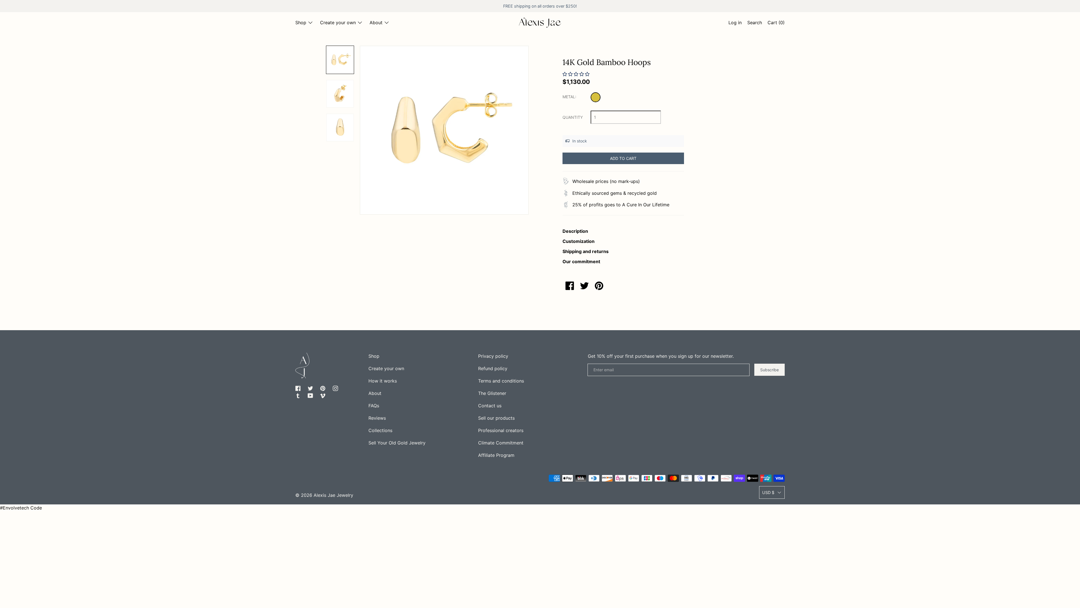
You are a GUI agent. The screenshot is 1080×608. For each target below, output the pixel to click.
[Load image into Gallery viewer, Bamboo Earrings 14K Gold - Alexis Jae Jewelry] (340, 127)
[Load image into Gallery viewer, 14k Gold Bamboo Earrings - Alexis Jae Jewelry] (340, 94)
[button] (754, 23)
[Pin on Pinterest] (599, 285)
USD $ (768, 492)
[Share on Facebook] (569, 285)
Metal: (569, 96)
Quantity (572, 117)
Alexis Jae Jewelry (333, 495)
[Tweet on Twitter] (584, 285)
